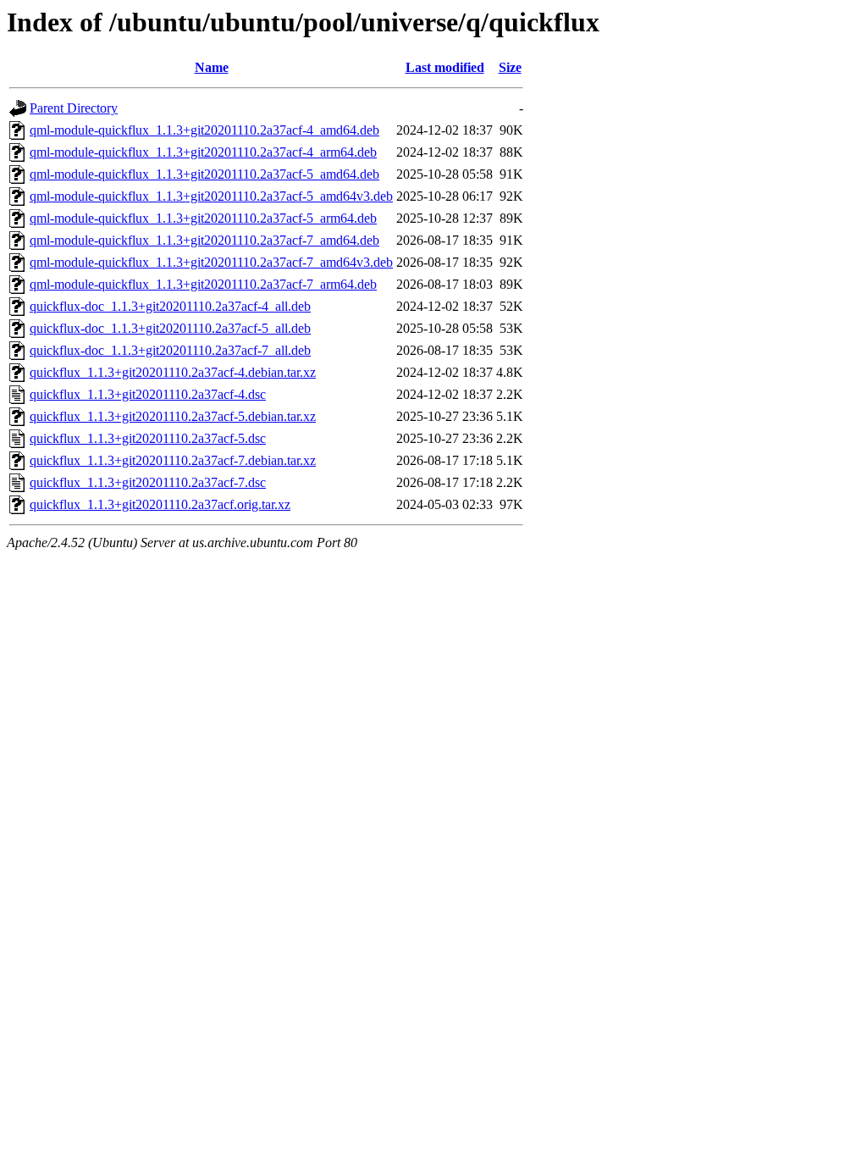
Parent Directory (74, 108)
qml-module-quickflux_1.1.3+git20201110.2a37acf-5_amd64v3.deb (211, 196)
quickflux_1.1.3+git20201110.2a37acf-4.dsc (148, 394)
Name (212, 67)
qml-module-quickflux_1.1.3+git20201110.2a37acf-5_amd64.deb (204, 174)
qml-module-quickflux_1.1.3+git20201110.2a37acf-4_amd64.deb (204, 130)
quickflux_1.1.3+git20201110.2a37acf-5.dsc (148, 438)
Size (510, 67)
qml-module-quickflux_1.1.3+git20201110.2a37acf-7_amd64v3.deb (211, 262)
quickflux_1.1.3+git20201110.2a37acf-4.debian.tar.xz (173, 372)
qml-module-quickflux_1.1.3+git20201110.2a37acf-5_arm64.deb (203, 218)
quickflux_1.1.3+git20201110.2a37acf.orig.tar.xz (160, 504)
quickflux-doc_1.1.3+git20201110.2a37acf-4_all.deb (170, 306)
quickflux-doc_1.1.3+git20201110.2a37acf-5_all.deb (170, 328)
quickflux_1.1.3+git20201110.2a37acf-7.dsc (148, 482)
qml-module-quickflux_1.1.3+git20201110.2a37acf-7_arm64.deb (203, 284)
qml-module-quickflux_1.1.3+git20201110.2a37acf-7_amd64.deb (204, 240)
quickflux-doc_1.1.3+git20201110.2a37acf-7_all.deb (170, 350)
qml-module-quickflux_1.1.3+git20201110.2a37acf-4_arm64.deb (203, 152)
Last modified (445, 67)
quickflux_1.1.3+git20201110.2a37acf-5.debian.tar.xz (173, 416)
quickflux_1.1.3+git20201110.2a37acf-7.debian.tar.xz (173, 460)
